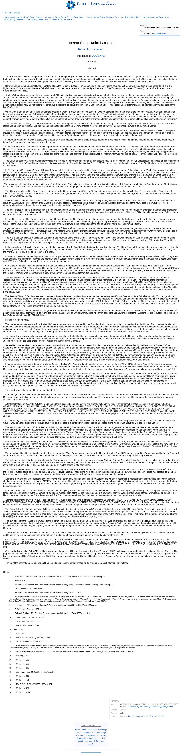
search (79, 732)
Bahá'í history (79, 17)
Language (114, 709)
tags (104, 732)
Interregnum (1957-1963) (26, 20)
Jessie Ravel (43, 20)
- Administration (15, 17)
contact (88, 741)
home (77, 730)
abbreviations (94, 738)
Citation (153, 716)
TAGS (6, 17)
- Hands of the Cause (51, 17)
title (93, 732)
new (102, 741)
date (98, 732)
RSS (96, 741)
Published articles (12, 13)
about (80, 741)
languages (92, 735)
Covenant (110, 17)
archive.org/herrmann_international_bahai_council (151, 706)
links (104, 738)
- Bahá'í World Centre (32, 17)
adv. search (81, 735)
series (93, 730)
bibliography (81, 738)
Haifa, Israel (141, 17)
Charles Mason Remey (95, 17)
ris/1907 (160, 716)
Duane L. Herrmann (91, 49)
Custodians (119, 17)
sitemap (85, 730)
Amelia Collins (67, 17)
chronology (102, 730)
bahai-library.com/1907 (138, 716)
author (87, 732)
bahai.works (161, 33)
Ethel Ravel (130, 17)
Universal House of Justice (61, 20)
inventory (102, 735)
